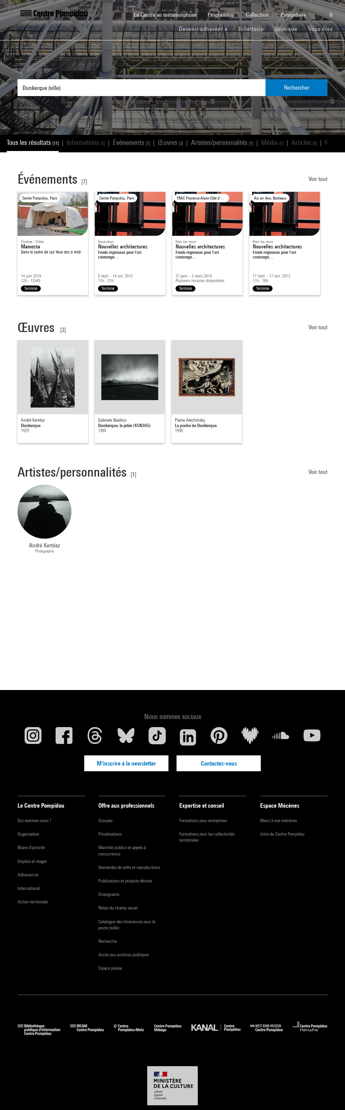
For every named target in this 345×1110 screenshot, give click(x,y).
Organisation (28, 834)
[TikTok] (157, 737)
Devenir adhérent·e (206, 28)
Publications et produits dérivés (125, 880)
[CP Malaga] (172, 1033)
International (29, 888)
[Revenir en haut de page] (329, 1094)
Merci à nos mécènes (278, 820)
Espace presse (110, 968)
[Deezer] (249, 737)
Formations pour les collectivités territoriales (206, 837)
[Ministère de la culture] (172, 1085)
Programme (221, 14)
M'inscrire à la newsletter (126, 763)
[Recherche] (318, 11)
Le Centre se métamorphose (168, 14)
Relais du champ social (117, 907)
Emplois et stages (32, 861)
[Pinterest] (218, 737)
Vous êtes (321, 28)
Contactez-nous (219, 763)
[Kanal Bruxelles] (220, 1033)
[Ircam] (92, 1033)
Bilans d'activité (31, 847)
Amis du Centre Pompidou (282, 834)
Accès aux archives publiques (123, 954)
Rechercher (296, 87)
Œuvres (170, 142)
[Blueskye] (126, 737)
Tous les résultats (33, 142)
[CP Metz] (134, 1033)
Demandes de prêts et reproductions (129, 867)
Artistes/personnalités (222, 142)
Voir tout (318, 178)
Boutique (289, 28)
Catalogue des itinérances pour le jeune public (126, 924)
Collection (258, 14)
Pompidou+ (294, 14)
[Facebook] (64, 737)
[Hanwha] (310, 1033)
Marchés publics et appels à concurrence (122, 850)
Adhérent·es (28, 874)
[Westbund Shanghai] (271, 1033)
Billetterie (251, 28)
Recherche (107, 941)
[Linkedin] (187, 737)
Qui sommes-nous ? (34, 820)
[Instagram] (33, 737)
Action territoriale (33, 901)
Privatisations (110, 834)
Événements (131, 142)
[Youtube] (311, 737)
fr (332, 14)
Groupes (105, 820)
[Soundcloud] (280, 737)
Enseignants (108, 894)
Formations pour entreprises (203, 820)
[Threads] (95, 737)
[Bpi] (44, 1033)
